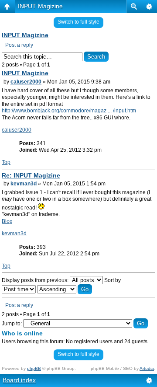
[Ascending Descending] (64, 289)
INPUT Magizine (40, 6)
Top (6, 162)
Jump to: (12, 324)
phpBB (34, 368)
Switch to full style (78, 22)
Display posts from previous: (36, 280)
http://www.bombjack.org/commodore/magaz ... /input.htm (69, 111)
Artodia (147, 368)
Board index (19, 380)
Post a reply (19, 45)
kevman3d (23, 184)
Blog (7, 221)
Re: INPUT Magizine (31, 175)
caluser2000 (25, 82)
